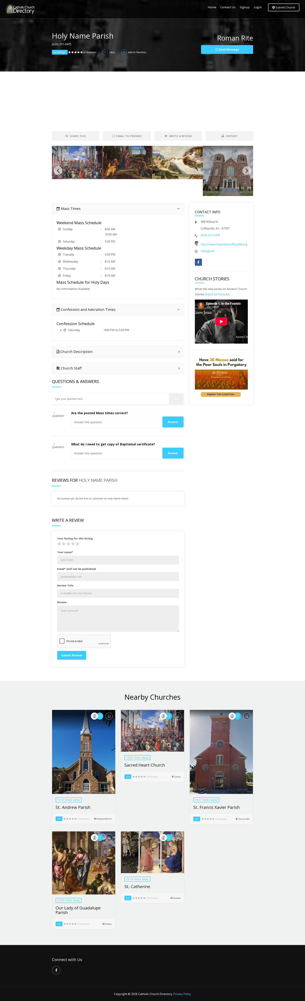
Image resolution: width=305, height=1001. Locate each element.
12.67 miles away (137, 757)
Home (212, 7)
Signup (245, 7)
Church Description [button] (76, 351)
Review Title (65, 585)
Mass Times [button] (70, 208)
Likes (112, 52)
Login (258, 7)
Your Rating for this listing (75, 538)
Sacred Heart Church (144, 765)
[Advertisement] (152, 98)
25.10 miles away (137, 879)
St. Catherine (137, 886)
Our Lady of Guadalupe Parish (78, 910)
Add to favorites (136, 52)
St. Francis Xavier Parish (216, 807)
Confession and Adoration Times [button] (88, 309)
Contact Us (227, 7)
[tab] (118, 208)
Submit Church (285, 7)
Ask (176, 398)
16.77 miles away (206, 799)
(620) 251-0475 (210, 235)
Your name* (65, 552)
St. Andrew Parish (73, 807)
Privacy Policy (182, 994)
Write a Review (180, 136)
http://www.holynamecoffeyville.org (224, 244)
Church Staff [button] (71, 368)
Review (62, 602)
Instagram (207, 251)
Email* (76, 569)
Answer (173, 422)
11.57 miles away (68, 799)
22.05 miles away (68, 900)
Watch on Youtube (217, 294)
